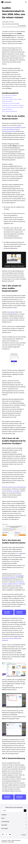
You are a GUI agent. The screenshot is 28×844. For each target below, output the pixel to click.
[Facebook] (6, 834)
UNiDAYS (12, 312)
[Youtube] (10, 834)
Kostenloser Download (7, 612)
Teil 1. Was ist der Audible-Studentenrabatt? (9, 96)
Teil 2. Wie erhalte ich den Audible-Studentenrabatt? (12, 100)
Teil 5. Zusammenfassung (9, 111)
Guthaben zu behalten (13, 491)
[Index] (6, 2)
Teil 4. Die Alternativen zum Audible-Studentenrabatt (12, 108)
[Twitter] (2, 834)
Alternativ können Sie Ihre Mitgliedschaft (14, 487)
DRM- (17, 553)
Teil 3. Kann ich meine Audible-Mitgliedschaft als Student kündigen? (13, 104)
